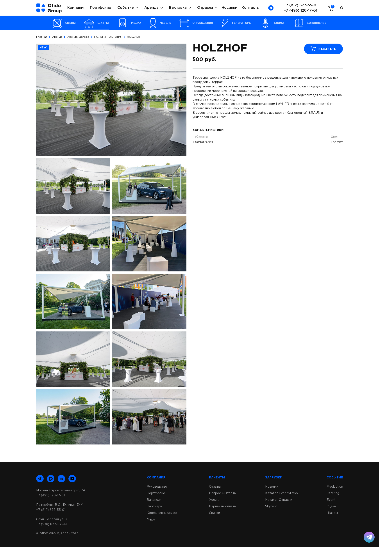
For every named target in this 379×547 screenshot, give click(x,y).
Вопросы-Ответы (222, 493)
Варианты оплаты (222, 506)
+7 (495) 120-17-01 (300, 10)
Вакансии (154, 500)
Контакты (250, 7)
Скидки (214, 513)
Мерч (151, 519)
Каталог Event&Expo (281, 493)
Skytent (271, 506)
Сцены (331, 506)
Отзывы (215, 486)
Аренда (151, 7)
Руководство (157, 486)
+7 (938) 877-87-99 (51, 524)
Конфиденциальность (163, 513)
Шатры (332, 513)
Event (331, 500)
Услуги (214, 500)
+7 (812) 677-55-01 (301, 5)
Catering (333, 493)
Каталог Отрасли (278, 500)
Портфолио (100, 7)
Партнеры (155, 506)
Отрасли (205, 7)
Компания (76, 7)
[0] (329, 8)
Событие (125, 7)
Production (335, 486)
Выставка (178, 7)
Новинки (229, 7)
